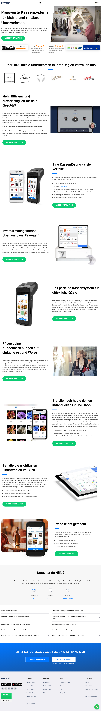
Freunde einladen (65, 682)
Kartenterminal (31, 703)
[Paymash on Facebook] (5, 688)
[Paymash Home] (7, 3)
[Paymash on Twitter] (2, 688)
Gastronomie (46, 682)
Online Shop (30, 686)
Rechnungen (30, 689)
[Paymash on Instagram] (15, 688)
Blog (77, 3)
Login (89, 3)
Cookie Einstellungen (91, 696)
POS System (64, 186)
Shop (42, 3)
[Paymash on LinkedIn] (9, 688)
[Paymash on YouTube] (12, 688)
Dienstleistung (47, 693)
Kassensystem (31, 682)
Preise (35, 3)
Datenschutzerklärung (91, 689)
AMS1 (62, 686)
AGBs (87, 682)
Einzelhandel (47, 686)
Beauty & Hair (47, 689)
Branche (26, 3)
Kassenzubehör (31, 700)
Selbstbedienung (31, 696)
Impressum (88, 686)
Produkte (17, 3)
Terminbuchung (31, 693)
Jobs (86, 693)
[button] (25, 611)
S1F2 (61, 689)
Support (83, 3)
